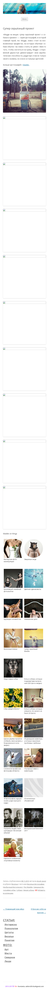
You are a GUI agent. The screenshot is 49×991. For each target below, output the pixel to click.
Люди (8, 961)
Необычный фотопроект (13, 887)
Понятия (9, 940)
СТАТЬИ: (9, 920)
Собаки (19, 890)
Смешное (10, 957)
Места (8, 953)
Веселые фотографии (35, 884)
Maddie (26, 65)
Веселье (15, 884)
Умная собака (28, 890)
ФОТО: (7, 945)
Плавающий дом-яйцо (13, 909)
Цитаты (9, 932)
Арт (7, 949)
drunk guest (41, 881)
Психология (11, 928)
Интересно (11, 924)
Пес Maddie (28, 887)
